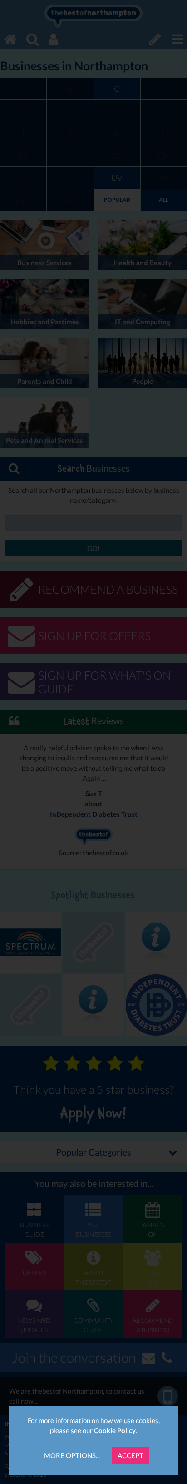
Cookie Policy (115, 1430)
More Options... (72, 1455)
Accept (130, 1455)
